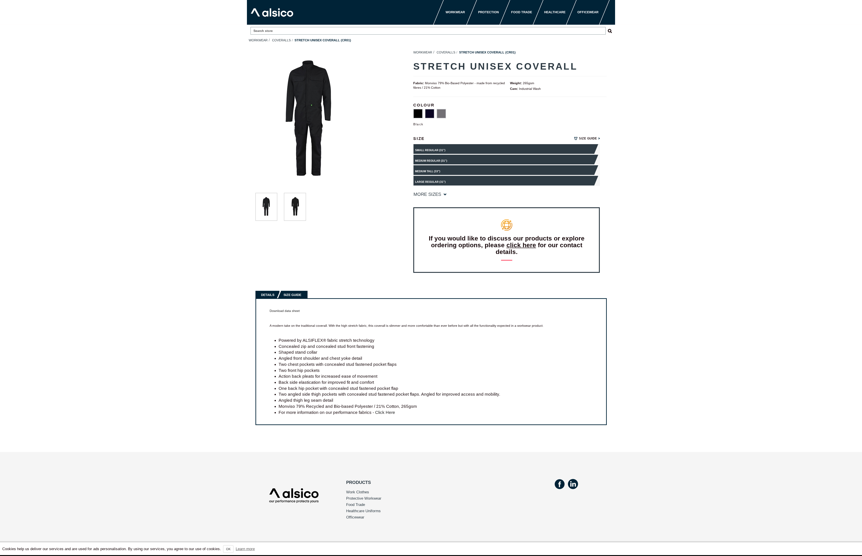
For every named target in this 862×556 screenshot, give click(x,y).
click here (521, 245)
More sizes (427, 194)
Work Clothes (357, 492)
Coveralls (281, 40)
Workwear (258, 40)
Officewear (355, 517)
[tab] (268, 294)
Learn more (245, 549)
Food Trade (355, 505)
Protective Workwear (363, 498)
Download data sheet (285, 311)
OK (228, 549)
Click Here (385, 412)
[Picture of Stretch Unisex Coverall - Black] (266, 206)
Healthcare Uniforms (363, 511)
